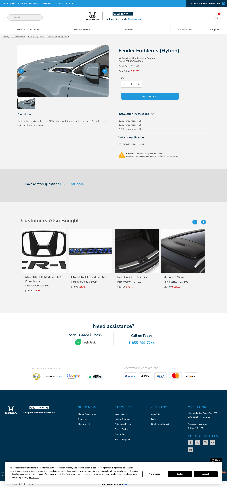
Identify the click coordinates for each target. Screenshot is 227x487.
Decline (180, 474)
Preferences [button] (34, 477)
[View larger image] (63, 71)
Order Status (121, 414)
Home (5, 37)
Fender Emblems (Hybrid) (58, 37)
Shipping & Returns (123, 424)
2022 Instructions (127, 120)
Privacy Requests (123, 439)
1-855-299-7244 (72, 184)
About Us (155, 414)
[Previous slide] (194, 222)
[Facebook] (190, 442)
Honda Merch (84, 424)
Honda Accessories (87, 414)
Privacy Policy (121, 429)
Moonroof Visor (174, 277)
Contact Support (122, 419)
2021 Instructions (127, 124)
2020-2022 (32, 37)
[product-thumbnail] (44, 251)
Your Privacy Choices (111, 484)
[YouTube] (212, 442)
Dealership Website (160, 424)
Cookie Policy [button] (99, 474)
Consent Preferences (22, 484)
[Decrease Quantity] (124, 84)
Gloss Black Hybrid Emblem (89, 277)
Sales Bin (82, 419)
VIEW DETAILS (44, 274)
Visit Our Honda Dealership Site (205, 3)
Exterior (42, 37)
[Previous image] (21, 71)
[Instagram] (205, 442)
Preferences (154, 474)
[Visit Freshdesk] (85, 342)
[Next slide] (203, 222)
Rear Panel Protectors (132, 277)
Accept (205, 474)
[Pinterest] (190, 449)
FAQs (153, 419)
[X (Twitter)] (197, 442)
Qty (123, 77)
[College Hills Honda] (113, 16)
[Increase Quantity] (139, 84)
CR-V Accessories (17, 37)
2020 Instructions (127, 129)
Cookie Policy (121, 434)
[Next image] (104, 71)
